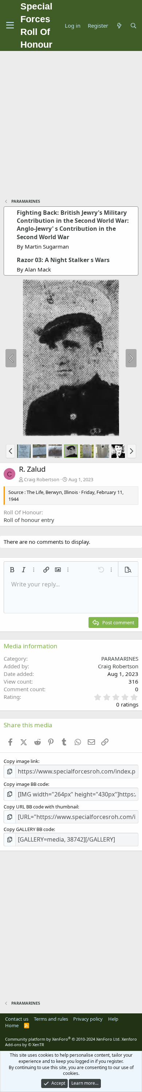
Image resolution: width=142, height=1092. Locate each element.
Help (113, 1019)
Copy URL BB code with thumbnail (41, 806)
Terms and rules (51, 1019)
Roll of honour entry (29, 519)
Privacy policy (88, 1019)
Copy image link (21, 761)
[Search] (133, 25)
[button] (10, 451)
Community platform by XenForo (63, 1039)
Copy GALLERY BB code (29, 829)
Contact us (16, 1019)
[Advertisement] (71, 126)
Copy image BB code (26, 784)
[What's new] (119, 25)
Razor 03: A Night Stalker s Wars (63, 260)
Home (12, 1025)
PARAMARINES (119, 658)
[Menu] (10, 25)
